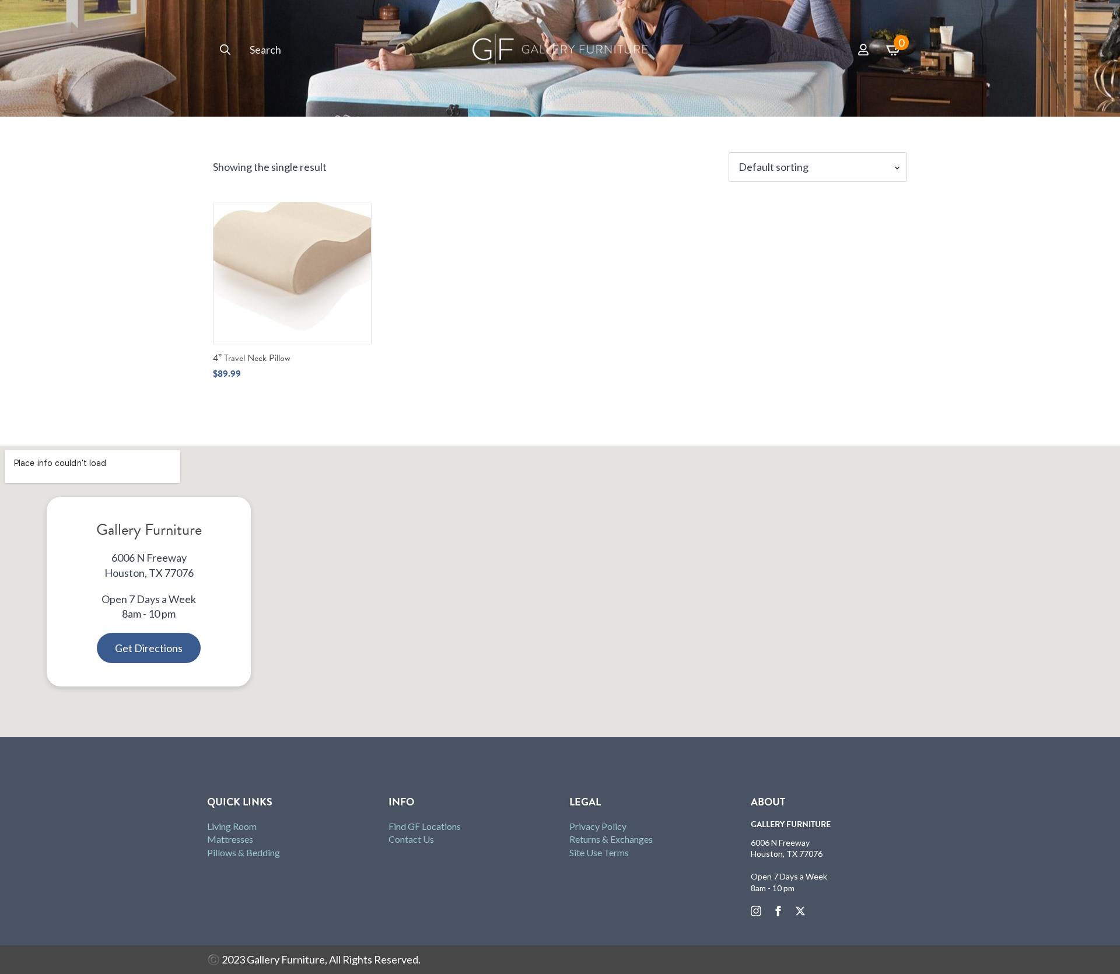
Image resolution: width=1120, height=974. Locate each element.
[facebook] (778, 911)
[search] (225, 49)
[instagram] (756, 911)
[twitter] (800, 911)
